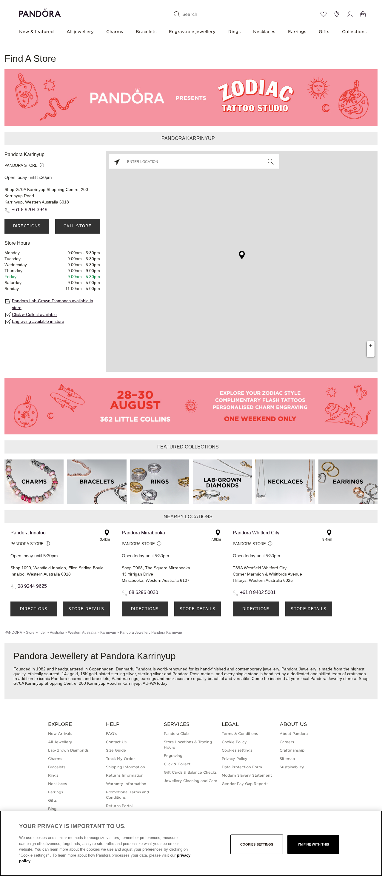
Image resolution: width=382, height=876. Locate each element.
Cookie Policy (234, 742)
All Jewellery (60, 742)
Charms (114, 31)
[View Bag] (362, 14)
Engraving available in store (38, 321)
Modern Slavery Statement (247, 775)
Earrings (297, 31)
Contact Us (116, 742)
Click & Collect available (34, 314)
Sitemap (287, 758)
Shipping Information (125, 767)
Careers (287, 742)
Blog (52, 808)
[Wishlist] (323, 14)
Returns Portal (119, 805)
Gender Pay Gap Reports (245, 783)
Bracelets (146, 31)
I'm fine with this (313, 844)
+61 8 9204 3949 (29, 209)
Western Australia (82, 632)
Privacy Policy (234, 758)
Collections (354, 31)
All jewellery (80, 31)
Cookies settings (256, 844)
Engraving (173, 755)
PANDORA (13, 632)
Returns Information (125, 775)
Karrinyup (108, 632)
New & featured (36, 31)
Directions (27, 226)
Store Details (86, 609)
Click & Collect (177, 764)
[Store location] (336, 14)
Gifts (324, 31)
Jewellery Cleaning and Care (190, 780)
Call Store (78, 226)
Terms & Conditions (240, 733)
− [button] (370, 353)
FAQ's (111, 733)
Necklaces (264, 31)
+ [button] (370, 345)
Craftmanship (292, 750)
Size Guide (116, 750)
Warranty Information (126, 783)
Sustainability (292, 767)
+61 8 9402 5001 (258, 592)
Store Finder (36, 632)
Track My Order (120, 758)
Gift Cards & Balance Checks (190, 772)
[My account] (349, 14)
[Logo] (40, 12)
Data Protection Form (242, 767)
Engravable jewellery (192, 31)
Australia (57, 632)
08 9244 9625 (32, 586)
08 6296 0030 (143, 592)
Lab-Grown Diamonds (68, 750)
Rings (234, 31)
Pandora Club (176, 733)
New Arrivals (60, 733)
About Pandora (294, 733)
